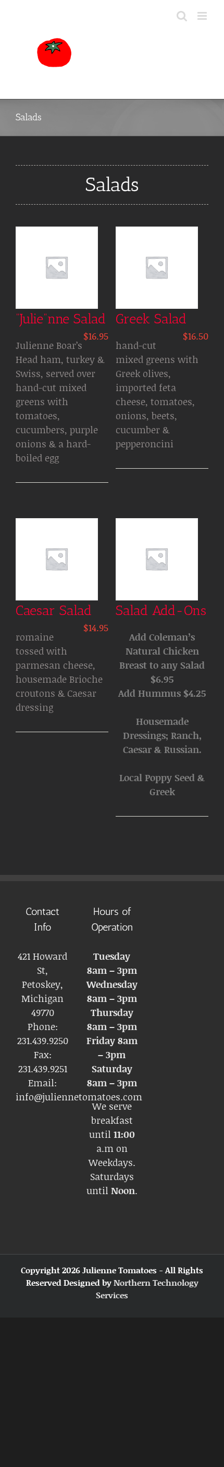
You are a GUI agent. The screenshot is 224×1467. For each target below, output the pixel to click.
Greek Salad (151, 319)
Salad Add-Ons (161, 611)
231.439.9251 (42, 1068)
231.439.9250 (42, 1040)
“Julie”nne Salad (61, 319)
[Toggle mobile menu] (202, 15)
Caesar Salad (54, 611)
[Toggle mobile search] (182, 15)
